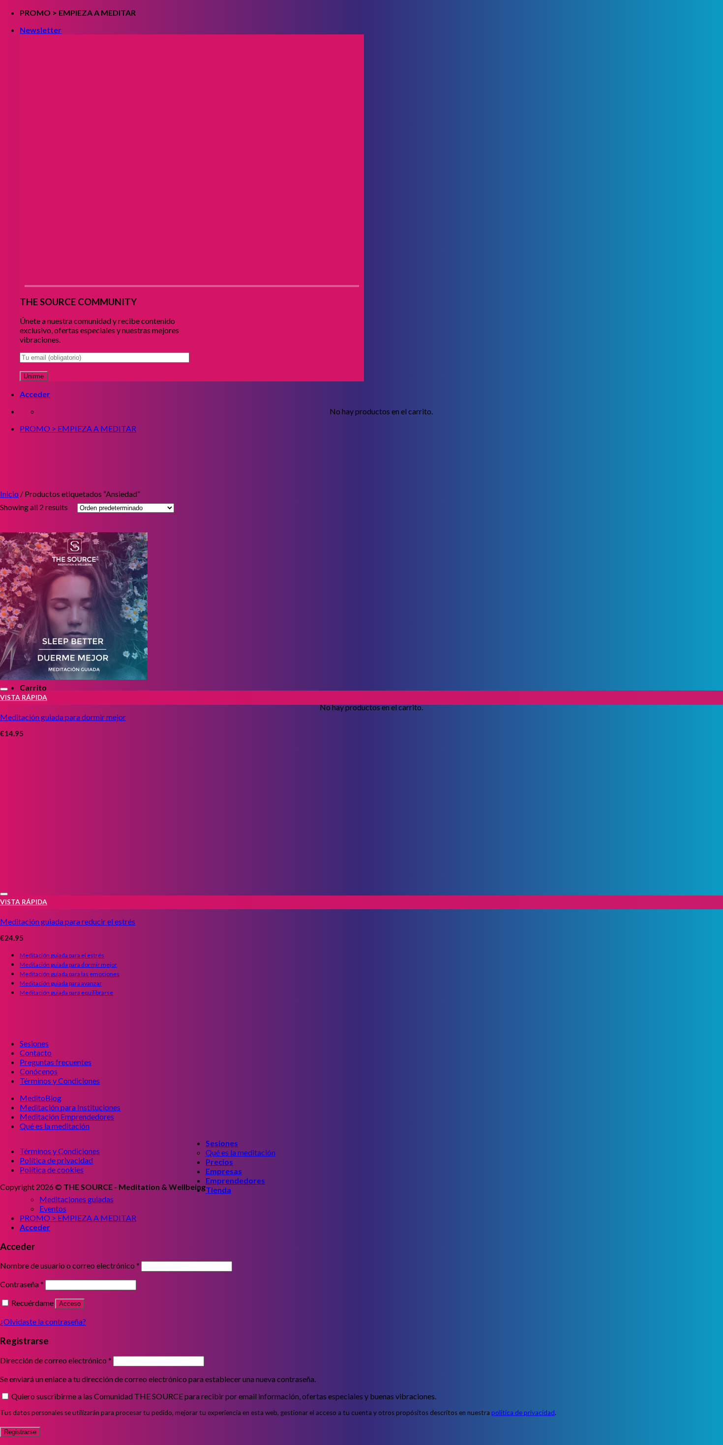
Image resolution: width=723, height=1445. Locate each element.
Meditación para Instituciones (70, 1107)
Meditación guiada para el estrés (62, 955)
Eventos (52, 1208)
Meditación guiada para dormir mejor (63, 717)
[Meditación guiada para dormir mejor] (74, 676)
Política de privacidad (56, 1160)
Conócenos (39, 1071)
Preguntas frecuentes (55, 1062)
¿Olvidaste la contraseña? (43, 1321)
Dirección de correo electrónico (56, 1360)
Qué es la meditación (55, 1125)
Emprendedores (235, 1180)
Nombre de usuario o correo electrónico (70, 1265)
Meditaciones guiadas (76, 1199)
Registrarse (20, 1432)
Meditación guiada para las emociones (70, 974)
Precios (219, 1161)
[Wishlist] (4, 689)
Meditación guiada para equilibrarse (66, 992)
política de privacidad (523, 1412)
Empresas (224, 1171)
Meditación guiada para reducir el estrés (67, 921)
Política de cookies (52, 1169)
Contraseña (22, 1284)
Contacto (36, 1052)
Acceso (70, 1303)
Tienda (218, 1189)
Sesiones (34, 1043)
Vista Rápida (23, 697)
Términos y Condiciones (60, 1080)
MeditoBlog (40, 1097)
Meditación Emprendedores (67, 1116)
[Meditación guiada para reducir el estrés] (74, 881)
